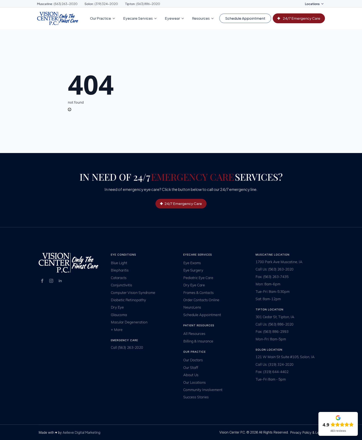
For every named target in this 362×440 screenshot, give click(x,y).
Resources (201, 18)
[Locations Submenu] (324, 3)
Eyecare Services (138, 18)
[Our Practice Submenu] (115, 18)
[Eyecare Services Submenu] (157, 18)
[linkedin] (60, 280)
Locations (312, 3)
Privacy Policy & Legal (306, 432)
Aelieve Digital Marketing (81, 432)
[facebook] (42, 280)
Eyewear (172, 18)
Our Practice (100, 18)
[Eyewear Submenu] (184, 18)
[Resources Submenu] (214, 18)
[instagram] (51, 280)
